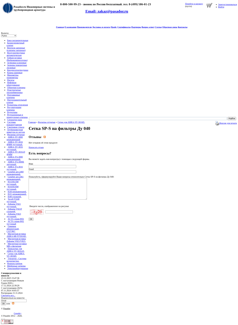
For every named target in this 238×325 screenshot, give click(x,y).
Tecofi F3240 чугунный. (13, 200)
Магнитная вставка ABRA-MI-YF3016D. (16, 235)
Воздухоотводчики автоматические (16, 54)
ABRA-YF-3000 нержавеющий (15, 138)
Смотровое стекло (15, 127)
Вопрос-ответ (148, 27)
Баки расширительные (17, 40)
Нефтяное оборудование (13, 83)
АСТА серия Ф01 (16, 219)
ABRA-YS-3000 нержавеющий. (15, 158)
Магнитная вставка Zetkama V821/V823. (16, 240)
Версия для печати (228, 123)
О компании (70, 27)
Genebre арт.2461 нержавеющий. (15, 178)
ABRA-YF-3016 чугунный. (15, 148)
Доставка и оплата (101, 27)
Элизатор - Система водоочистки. (16, 259)
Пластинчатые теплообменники (15, 91)
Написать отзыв (36, 147)
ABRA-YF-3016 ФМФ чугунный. (15, 143)
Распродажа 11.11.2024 (11, 293)
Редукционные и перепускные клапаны (17, 116)
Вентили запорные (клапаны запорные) (16, 49)
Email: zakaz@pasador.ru (106, 11)
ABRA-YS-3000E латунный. (15, 163)
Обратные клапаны (16, 87)
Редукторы (12, 112)
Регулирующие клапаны (14, 108)
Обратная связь (169, 27)
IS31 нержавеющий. (17, 194)
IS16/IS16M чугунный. (12, 187)
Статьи (158, 27)
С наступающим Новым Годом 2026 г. (12, 281)
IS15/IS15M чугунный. (12, 183)
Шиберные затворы (16, 266)
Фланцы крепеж (14, 263)
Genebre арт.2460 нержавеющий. (15, 173)
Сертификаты (124, 27)
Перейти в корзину (194, 4)
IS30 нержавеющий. (17, 191)
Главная (60, 27)
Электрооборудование (17, 268)
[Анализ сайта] (7, 323)
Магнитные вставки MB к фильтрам (17, 245)
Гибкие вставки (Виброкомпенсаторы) (17, 59)
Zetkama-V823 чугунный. (14, 215)
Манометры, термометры (13, 76)
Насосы (10, 80)
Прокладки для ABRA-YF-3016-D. (16, 249)
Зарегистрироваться (227, 4)
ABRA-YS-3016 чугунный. (15, 168)
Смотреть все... (8, 295)
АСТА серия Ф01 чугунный (15, 222)
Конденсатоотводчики (17, 70)
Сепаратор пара (14, 120)
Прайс (114, 27)
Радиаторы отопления (17, 105)
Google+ (17, 313)
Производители (84, 27)
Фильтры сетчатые (16, 134)
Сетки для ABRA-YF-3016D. (16, 254)
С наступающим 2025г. (12, 288)
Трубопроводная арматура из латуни (16, 130)
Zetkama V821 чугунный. (14, 205)
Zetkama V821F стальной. (14, 210)
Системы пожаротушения (14, 123)
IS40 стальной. (14, 196)
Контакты (182, 27)
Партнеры (136, 27)
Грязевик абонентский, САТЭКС (13, 228)
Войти (221, 7)
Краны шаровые (14, 72)
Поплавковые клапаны (13, 96)
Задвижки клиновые (16, 63)
